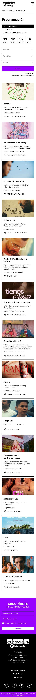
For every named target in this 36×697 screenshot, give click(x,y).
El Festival (11, 10)
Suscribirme (18, 628)
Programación (20, 10)
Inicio (3, 10)
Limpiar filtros (29, 73)
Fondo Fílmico (18, 674)
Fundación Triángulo (18, 670)
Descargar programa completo (23, 75)
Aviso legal (18, 677)
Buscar (18, 69)
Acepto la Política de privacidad (16, 623)
